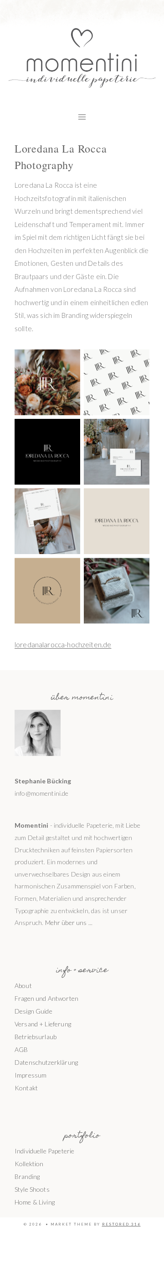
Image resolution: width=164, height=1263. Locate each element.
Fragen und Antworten (46, 998)
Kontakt (26, 1088)
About (23, 985)
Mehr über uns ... (69, 922)
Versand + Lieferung (43, 1024)
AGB (21, 1049)
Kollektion (29, 1164)
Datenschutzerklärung (46, 1062)
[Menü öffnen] (82, 117)
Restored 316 (121, 1224)
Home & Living (35, 1202)
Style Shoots (32, 1189)
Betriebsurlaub (35, 1037)
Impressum (30, 1075)
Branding (27, 1176)
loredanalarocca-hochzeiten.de (63, 644)
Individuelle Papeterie (44, 1151)
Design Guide (33, 1011)
